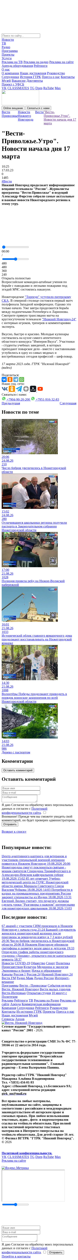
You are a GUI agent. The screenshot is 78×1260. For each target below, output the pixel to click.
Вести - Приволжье (33, 985)
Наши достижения (33, 73)
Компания (9, 1008)
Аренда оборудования (17, 65)
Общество (38, 963)
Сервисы (8, 1019)
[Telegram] (15, 379)
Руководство (56, 73)
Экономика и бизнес (16, 970)
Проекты (8, 54)
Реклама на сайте (61, 62)
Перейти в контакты (16, 1256)
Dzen (38, 88)
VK (4, 88)
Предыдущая (11, 403)
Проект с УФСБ (13, 84)
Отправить (10, 824)
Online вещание (13, 108)
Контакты (68, 77)
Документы (34, 80)
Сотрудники (10, 77)
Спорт (50, 963)
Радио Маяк (25, 978)
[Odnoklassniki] (9, 379)
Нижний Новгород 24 (57, 974)
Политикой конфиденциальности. (27, 1153)
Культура (30, 967)
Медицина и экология (52, 967)
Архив (20, 1019)
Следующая (68, 403)
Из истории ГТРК (29, 1011)
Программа (10, 51)
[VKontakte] (4, 379)
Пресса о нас (51, 77)
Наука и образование (46, 970)
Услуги (7, 58)
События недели (59, 985)
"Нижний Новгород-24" (59, 319)
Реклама (7, 1000)
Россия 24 (34, 974)
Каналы (7, 974)
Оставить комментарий (17, 770)
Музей (6, 80)
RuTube (48, 88)
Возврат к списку (14, 831)
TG (32, 88)
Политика (63, 963)
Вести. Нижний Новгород (20, 989)
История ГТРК (30, 77)
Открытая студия (39, 993)
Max (58, 88)
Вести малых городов (55, 989)
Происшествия (12, 967)
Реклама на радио (36, 62)
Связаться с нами (38, 108)
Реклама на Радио (46, 1000)
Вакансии (19, 80)
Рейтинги (40, 65)
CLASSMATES (18, 88)
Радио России (44, 978)
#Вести (7, 181)
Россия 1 (20, 974)
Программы (10, 985)
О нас (6, 69)
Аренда (15, 1004)
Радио (6, 47)
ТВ (4, 43)
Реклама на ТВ (12, 62)
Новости (8, 39)
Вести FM (9, 978)
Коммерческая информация (41, 1004)
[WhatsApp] (21, 379)
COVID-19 (22, 963)
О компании (10, 73)
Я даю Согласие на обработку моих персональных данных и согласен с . (37, 808)
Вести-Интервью (14, 993)
